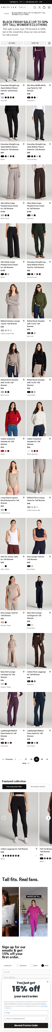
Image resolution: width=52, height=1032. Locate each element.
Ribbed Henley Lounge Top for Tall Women (10, 322)
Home (6, 13)
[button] (34, 912)
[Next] (48, 817)
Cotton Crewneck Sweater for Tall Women (8, 441)
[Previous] (3, 817)
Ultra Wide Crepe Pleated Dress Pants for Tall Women (9, 206)
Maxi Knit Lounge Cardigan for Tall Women (34, 615)
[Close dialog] (47, 981)
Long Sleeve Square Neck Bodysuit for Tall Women (10, 500)
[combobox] (25, 1018)
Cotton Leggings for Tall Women (14, 849)
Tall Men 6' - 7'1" (16, 2)
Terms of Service (44, 1006)
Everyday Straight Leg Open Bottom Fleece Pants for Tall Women (10, 147)
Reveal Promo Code (26, 1025)
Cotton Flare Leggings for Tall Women (36, 673)
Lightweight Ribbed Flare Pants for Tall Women (9, 733)
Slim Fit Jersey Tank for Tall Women (9, 558)
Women (23, 965)
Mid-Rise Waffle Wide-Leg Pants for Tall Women (36, 88)
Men (35, 965)
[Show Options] (46, 1018)
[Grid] (49, 43)
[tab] (14, 786)
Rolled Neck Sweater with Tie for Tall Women (36, 323)
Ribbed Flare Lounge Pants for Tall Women (36, 499)
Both (47, 965)
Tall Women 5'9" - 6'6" (33, 2)
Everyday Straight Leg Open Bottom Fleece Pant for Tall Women (10, 88)
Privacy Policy (8, 1007)
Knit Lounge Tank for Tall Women (35, 558)
